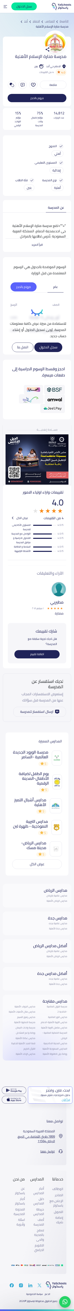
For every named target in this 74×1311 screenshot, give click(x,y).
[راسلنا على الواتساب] (65, 1302)
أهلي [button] (57, 153)
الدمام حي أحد (53, 66)
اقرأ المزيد (37, 244)
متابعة (53, 84)
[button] (5, 6)
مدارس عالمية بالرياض (56, 895)
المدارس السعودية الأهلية (55, 1048)
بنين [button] (29, 188)
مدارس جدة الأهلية (58, 928)
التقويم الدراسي (39, 1247)
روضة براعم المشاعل (25, 1033)
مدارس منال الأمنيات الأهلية (22, 1011)
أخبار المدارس (38, 1191)
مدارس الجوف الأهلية (25, 1006)
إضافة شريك (59, 1220)
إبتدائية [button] (56, 170)
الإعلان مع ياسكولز (56, 1203)
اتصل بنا (22, 347)
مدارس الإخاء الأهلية (25, 1054)
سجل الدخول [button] (24, 6)
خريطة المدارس (38, 1211)
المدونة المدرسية (19, 1211)
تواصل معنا (47, 1151)
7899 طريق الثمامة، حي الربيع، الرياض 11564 (36, 1139)
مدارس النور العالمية (57, 1017)
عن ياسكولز (20, 1191)
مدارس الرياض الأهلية (57, 901)
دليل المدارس (38, 1201)
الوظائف (57, 1189)
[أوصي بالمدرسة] (33, 85)
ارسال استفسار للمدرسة (36, 711)
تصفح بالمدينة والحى (39, 1235)
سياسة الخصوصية (34, 1294)
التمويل (58, 1212)
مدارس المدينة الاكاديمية (55, 1043)
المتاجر (59, 1195)
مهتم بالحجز (37, 98)
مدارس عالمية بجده (58, 923)
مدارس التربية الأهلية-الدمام (54, 1022)
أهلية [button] (57, 188)
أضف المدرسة (39, 1222)
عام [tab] (55, 287)
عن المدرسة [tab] (56, 207)
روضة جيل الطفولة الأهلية (55, 1054)
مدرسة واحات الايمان (25, 1027)
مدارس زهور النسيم (26, 1017)
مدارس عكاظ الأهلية (25, 1038)
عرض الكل (22, 518)
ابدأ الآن (66, 1099)
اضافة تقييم (37, 654)
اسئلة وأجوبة (20, 1222)
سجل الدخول (48, 347)
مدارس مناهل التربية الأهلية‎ (54, 1027)
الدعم (47, 1294)
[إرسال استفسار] (22, 85)
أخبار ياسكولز (20, 1201)
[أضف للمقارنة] (12, 85)
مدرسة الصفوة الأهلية (24, 1022)
